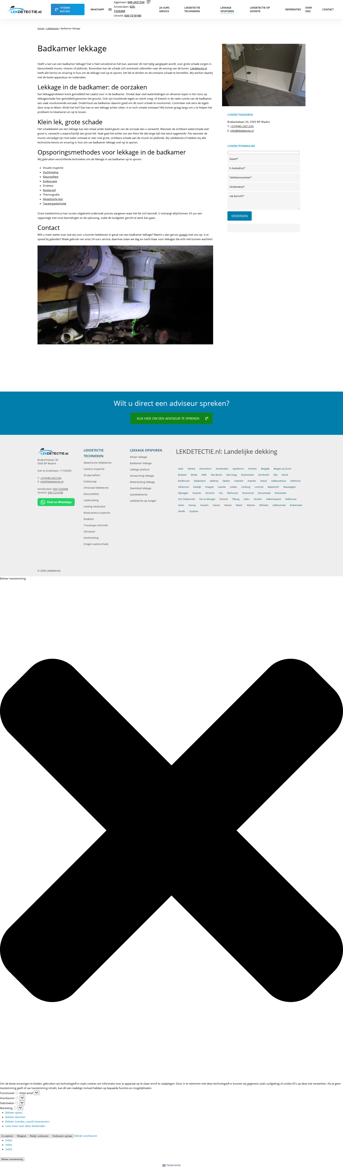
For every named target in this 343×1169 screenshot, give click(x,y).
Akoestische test (53, 199)
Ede (275, 474)
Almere (191, 468)
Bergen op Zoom (282, 468)
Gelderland (199, 480)
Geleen (226, 480)
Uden (246, 499)
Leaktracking (91, 500)
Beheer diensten (15, 1117)
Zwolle (181, 511)
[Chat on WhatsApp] (56, 502)
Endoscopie (50, 181)
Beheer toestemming (12, 1159)
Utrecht (258, 499)
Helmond (295, 480)
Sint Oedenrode (186, 499)
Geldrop (214, 480)
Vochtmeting (50, 172)
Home (41, 28)
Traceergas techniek (96, 525)
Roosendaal (264, 493)
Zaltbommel (279, 505)
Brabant (182, 474)
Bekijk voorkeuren (39, 1136)
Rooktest (89, 519)
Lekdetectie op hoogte (143, 500)
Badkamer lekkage (141, 463)
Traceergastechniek (54, 203)
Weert (239, 505)
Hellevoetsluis (278, 480)
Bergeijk (265, 468)
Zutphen (193, 511)
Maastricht (273, 486)
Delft (204, 474)
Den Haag (231, 474)
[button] (149, 2)
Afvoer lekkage (138, 457)
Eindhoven (184, 480)
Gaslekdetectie (138, 494)
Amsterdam (222, 468)
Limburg (245, 486)
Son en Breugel (207, 499)
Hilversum (183, 486)
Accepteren (7, 1136)
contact (183, 234)
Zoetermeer (296, 505)
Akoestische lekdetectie (97, 462)
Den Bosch (216, 474)
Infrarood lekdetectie (96, 487)
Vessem (204, 505)
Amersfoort (205, 468)
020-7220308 (60, 489)
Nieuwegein (289, 486)
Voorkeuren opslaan (62, 1136)
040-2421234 (136, 2)
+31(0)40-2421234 (241, 126)
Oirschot (210, 493)
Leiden (233, 486)
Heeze (263, 480)
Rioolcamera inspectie (97, 512)
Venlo (181, 505)
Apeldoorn (238, 468)
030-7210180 (132, 15)
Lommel (259, 486)
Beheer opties (13, 1112)
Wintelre (263, 505)
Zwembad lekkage (140, 488)
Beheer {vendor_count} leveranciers (27, 1121)
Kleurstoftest (50, 176)
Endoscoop (90, 481)
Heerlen (252, 480)
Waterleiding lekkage (142, 482)
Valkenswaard (273, 499)
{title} (8, 1140)
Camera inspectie (94, 469)
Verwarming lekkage (142, 475)
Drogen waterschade (96, 544)
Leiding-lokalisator (95, 506)
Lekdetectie (52, 28)
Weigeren (21, 1136)
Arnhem (252, 468)
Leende (222, 486)
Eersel (285, 474)
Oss (221, 493)
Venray (192, 505)
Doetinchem (247, 474)
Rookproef (49, 190)
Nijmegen (183, 493)
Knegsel (209, 486)
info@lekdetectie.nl (242, 130)
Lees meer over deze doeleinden (25, 1126)
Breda (194, 474)
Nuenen (197, 493)
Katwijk (197, 486)
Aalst (180, 468)
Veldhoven (291, 499)
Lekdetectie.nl (198, 68)
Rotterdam (280, 493)
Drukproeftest (92, 475)
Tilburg (235, 499)
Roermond (248, 493)
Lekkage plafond (139, 469)
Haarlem (238, 480)
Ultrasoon (89, 531)
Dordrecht (263, 474)
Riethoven (232, 493)
